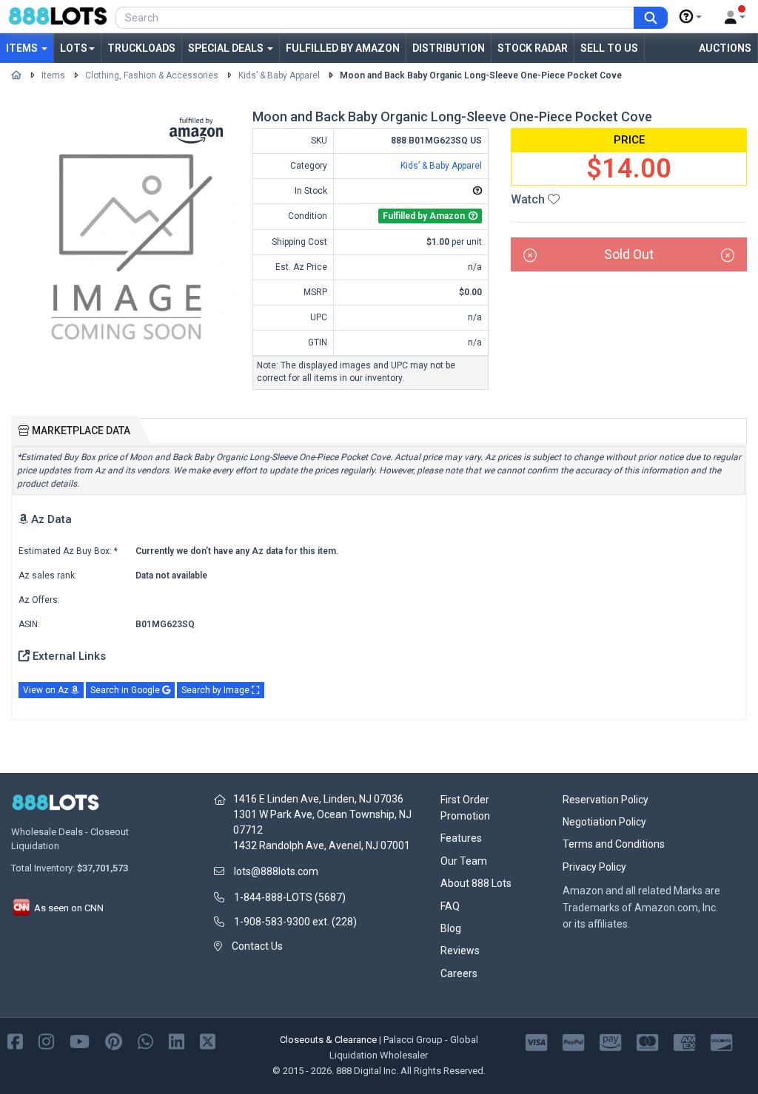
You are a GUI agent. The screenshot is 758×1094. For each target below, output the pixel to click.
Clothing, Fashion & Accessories (151, 75)
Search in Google (126, 690)
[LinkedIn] (176, 1041)
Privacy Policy (594, 867)
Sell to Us (609, 48)
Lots (73, 48)
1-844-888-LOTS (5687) (290, 897)
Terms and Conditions (614, 844)
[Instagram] (46, 1041)
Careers (458, 973)
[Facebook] (15, 1041)
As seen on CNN (68, 908)
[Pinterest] (113, 1041)
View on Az (47, 690)
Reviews (460, 950)
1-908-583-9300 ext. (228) (295, 922)
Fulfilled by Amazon (343, 48)
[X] (207, 1041)
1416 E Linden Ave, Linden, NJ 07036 (318, 799)
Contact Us (257, 946)
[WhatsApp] (145, 1041)
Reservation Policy (605, 800)
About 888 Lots (476, 883)
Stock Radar (532, 48)
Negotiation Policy (604, 822)
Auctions (725, 48)
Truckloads (141, 48)
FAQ (450, 906)
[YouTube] (80, 1041)
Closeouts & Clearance (328, 1039)
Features (461, 838)
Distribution (448, 48)
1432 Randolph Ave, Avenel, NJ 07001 (321, 845)
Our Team (463, 861)
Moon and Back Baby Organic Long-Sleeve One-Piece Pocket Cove (481, 75)
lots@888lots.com (276, 871)
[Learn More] (690, 17)
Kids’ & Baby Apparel (279, 75)
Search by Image (216, 690)
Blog (450, 928)
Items (23, 48)
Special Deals (227, 48)
